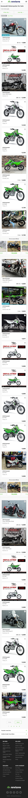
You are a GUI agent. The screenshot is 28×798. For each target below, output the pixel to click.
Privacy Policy (18, 772)
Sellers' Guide (18, 745)
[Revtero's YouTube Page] (20, 792)
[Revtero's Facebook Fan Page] (7, 792)
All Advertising (6, 770)
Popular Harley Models (6, 757)
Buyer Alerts (6, 743)
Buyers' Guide (6, 745)
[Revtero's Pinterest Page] (11, 792)
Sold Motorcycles (19, 755)
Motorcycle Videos (7, 754)
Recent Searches (7, 759)
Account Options (7, 772)
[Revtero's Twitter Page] (17, 792)
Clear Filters (10, 15)
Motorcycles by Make (6, 751)
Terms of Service (19, 770)
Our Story (17, 767)
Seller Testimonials (20, 753)
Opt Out (17, 774)
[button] (3, 15)
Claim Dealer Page (7, 767)
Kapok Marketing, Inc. (17, 795)
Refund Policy (18, 757)
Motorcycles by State (6, 748)
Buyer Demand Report (19, 750)
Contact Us (18, 776)
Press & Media (18, 778)
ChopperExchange (20, 780)
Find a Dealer (6, 774)
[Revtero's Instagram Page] (14, 792)
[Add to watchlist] (25, 19)
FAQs (4, 761)
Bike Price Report (19, 747)
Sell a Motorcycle (19, 743)
